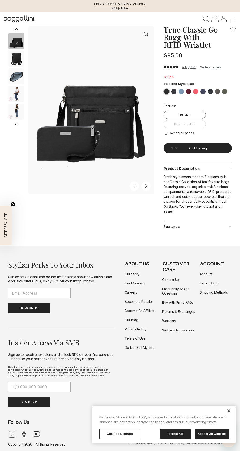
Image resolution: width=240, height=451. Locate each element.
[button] (224, 18)
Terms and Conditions (74, 375)
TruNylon (184, 114)
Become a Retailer (139, 301)
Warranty (169, 321)
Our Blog (131, 320)
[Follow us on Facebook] (24, 433)
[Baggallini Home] (19, 18)
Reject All (175, 433)
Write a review (210, 67)
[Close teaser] (13, 204)
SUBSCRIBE (29, 308)
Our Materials (135, 283)
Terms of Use (135, 338)
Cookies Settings (120, 433)
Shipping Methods (214, 292)
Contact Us (170, 280)
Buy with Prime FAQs (178, 302)
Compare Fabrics (181, 133)
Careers (131, 292)
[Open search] (206, 19)
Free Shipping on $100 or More (120, 3)
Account (206, 274)
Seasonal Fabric (184, 124)
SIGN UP (29, 402)
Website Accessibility (178, 330)
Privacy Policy (135, 329)
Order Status (209, 283)
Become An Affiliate (140, 311)
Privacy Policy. (97, 375)
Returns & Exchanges (178, 312)
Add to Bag (197, 148)
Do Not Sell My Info (139, 348)
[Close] (229, 411)
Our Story (132, 274)
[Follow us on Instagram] (12, 433)
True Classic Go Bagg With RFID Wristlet (191, 37)
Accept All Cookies (212, 433)
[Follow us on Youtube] (36, 433)
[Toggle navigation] (233, 19)
